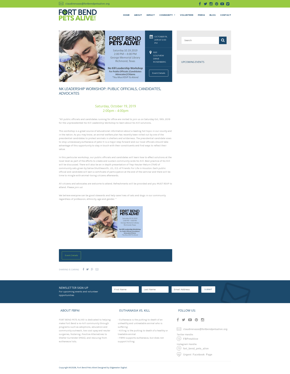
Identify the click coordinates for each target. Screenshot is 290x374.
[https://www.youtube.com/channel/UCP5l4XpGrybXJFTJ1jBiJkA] (190, 320)
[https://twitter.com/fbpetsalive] (183, 320)
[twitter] (205, 4)
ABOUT (138, 15)
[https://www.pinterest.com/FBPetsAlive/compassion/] (196, 320)
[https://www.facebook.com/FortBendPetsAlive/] (178, 320)
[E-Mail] (97, 269)
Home (126, 15)
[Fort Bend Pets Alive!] (78, 14)
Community (166, 15)
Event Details (158, 73)
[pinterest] (216, 4)
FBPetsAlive (190, 338)
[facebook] (200, 4)
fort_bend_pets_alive (195, 348)
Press (201, 15)
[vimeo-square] (228, 4)
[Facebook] (83, 269)
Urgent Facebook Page (197, 354)
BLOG (212, 15)
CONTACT (225, 15)
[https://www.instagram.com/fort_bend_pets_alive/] (202, 320)
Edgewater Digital (118, 367)
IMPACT (151, 15)
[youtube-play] (222, 4)
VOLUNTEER (186, 15)
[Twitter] (87, 269)
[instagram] (211, 4)
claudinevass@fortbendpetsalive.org (87, 3)
